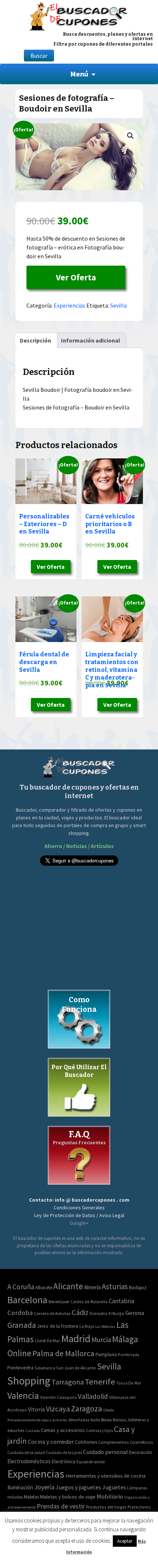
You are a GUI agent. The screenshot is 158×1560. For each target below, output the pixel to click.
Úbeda (108, 1410)
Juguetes (114, 1487)
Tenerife (100, 1381)
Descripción (35, 340)
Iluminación (20, 1487)
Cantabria (121, 1301)
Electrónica (63, 1461)
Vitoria (36, 1409)
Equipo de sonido (90, 1461)
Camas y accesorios (63, 1430)
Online (19, 1353)
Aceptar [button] (124, 1541)
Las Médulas (105, 1326)
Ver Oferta (76, 277)
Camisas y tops (99, 1430)
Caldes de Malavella (89, 1301)
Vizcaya (58, 1409)
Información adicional (90, 340)
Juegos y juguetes (78, 1487)
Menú (79, 73)
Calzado (32, 1430)
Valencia (23, 1395)
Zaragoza (86, 1409)
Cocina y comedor (51, 1441)
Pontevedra (20, 1367)
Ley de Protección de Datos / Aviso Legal (79, 1215)
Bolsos (106, 1419)
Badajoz (138, 1287)
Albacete (43, 1287)
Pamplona (106, 1354)
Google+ (79, 1223)
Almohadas (79, 1419)
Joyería (44, 1487)
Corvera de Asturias (52, 1313)
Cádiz (80, 1312)
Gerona (134, 1313)
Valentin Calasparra (58, 1397)
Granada (21, 1325)
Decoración (140, 1452)
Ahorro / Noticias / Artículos (79, 846)
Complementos (113, 1442)
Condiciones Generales (79, 1207)
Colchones (86, 1442)
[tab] (35, 340)
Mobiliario (110, 1496)
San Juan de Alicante (76, 1368)
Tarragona (67, 1381)
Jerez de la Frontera (57, 1326)
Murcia (101, 1339)
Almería (92, 1287)
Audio (95, 1419)
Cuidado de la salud (26, 1452)
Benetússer (59, 1301)
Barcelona (27, 1300)
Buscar (38, 55)
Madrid (75, 1338)
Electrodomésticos (29, 1461)
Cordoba (20, 1312)
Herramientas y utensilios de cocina (105, 1475)
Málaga (125, 1339)
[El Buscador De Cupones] (79, 15)
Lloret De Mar (47, 1340)
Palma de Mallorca (63, 1353)
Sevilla (118, 305)
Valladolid (93, 1396)
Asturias (115, 1286)
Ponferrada (128, 1354)
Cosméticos (141, 1442)
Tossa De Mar (128, 1383)
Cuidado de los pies (64, 1452)
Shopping (28, 1380)
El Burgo (116, 1313)
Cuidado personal (105, 1452)
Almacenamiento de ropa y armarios (37, 1419)
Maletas (31, 1497)
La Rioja (86, 1326)
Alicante (68, 1286)
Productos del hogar (106, 1507)
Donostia (98, 1313)
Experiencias (69, 305)
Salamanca (45, 1368)
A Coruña (20, 1286)
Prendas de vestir (61, 1506)
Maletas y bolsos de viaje (68, 1496)
